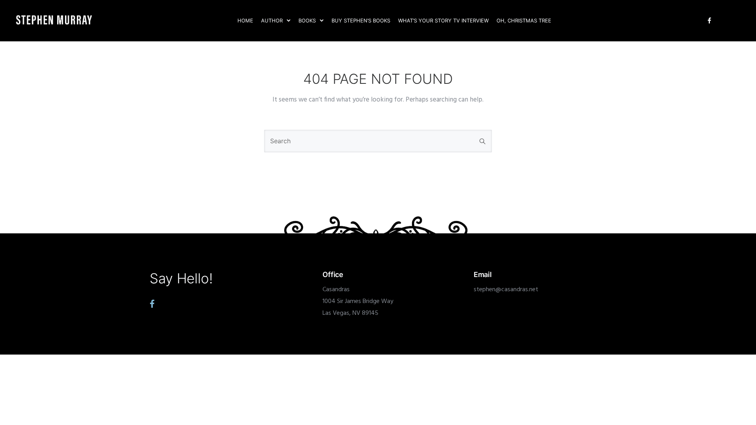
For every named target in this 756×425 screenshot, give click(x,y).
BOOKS (307, 20)
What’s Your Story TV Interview (443, 20)
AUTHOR (272, 20)
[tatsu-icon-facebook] (709, 20)
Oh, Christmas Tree (524, 20)
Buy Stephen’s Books (361, 20)
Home (245, 20)
